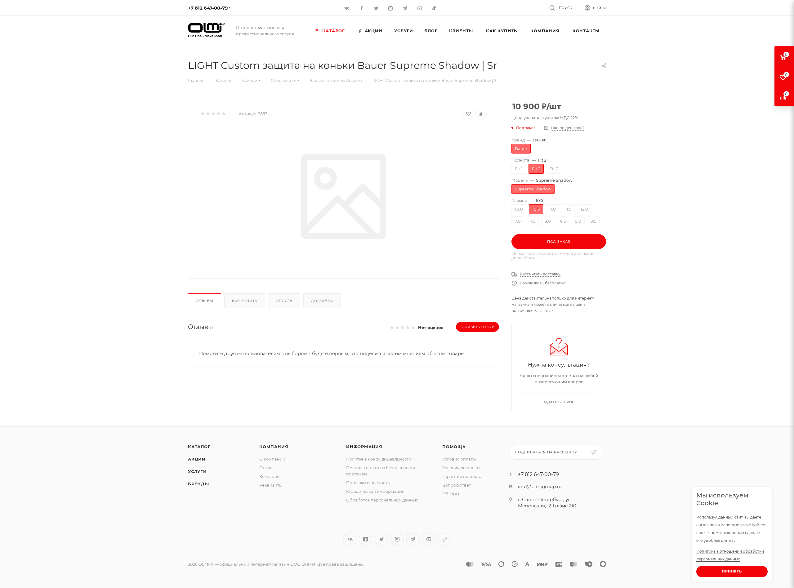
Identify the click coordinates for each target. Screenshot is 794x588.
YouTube (428, 539)
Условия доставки (461, 467)
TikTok (434, 8)
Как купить (244, 301)
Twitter (381, 539)
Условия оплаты (459, 459)
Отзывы (204, 301)
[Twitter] (376, 8)
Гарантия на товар (461, 476)
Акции (197, 459)
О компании (272, 459)
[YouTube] (420, 8)
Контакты (269, 476)
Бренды (198, 483)
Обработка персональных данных (382, 499)
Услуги (197, 471)
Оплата (284, 301)
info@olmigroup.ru (540, 486)
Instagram (397, 539)
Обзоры (450, 493)
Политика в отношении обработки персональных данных (730, 555)
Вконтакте (349, 539)
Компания (273, 446)
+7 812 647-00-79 (208, 8)
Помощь (454, 446)
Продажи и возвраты (368, 482)
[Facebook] (362, 8)
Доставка (322, 301)
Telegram (413, 539)
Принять (732, 571)
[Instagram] (391, 8)
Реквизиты (270, 485)
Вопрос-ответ (456, 485)
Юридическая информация (375, 491)
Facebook (365, 539)
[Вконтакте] (347, 8)
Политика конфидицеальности (378, 459)
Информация (364, 446)
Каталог (199, 446)
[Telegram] (405, 8)
